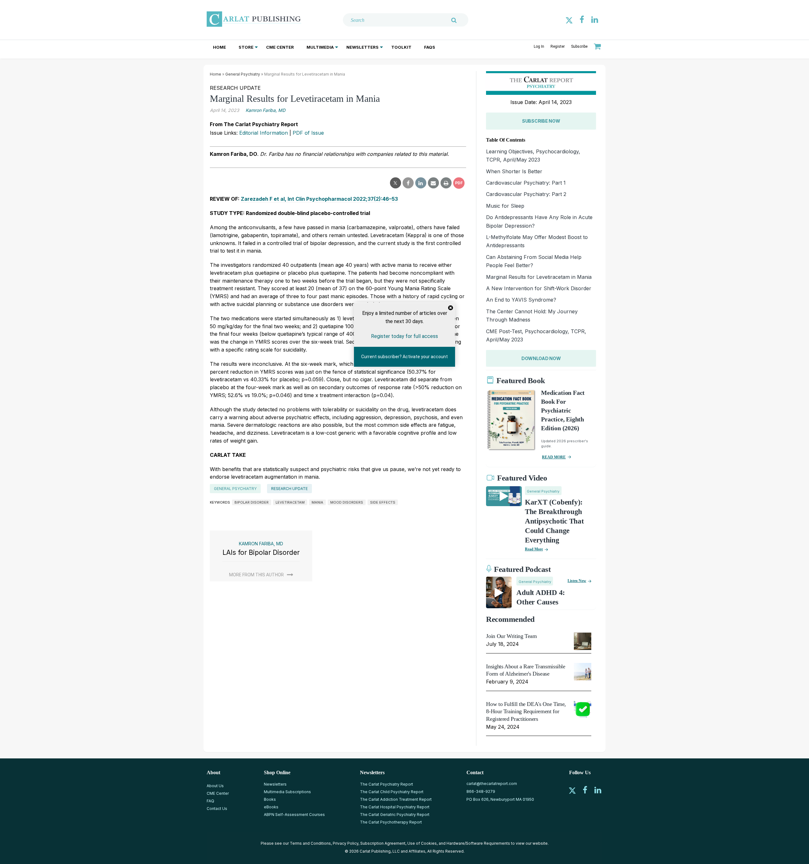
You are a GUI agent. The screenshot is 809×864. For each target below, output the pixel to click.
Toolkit (401, 47)
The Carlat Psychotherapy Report (391, 822)
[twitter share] (395, 183)
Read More (534, 549)
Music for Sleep (505, 206)
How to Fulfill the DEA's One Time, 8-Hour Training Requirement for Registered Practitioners (526, 711)
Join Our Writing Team (511, 636)
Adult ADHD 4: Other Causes (540, 597)
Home (219, 47)
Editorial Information (263, 133)
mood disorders (346, 502)
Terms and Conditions (310, 843)
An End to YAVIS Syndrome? (521, 300)
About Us (215, 785)
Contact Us (217, 808)
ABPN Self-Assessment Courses (294, 814)
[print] (446, 183)
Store (246, 47)
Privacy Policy (345, 843)
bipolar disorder (251, 502)
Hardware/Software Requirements (478, 843)
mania (317, 502)
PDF (459, 183)
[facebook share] (408, 183)
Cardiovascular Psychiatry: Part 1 (526, 183)
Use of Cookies (422, 843)
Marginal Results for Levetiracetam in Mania (539, 277)
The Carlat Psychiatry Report (386, 784)
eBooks (271, 807)
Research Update (289, 488)
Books (270, 799)
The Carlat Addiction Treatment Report (396, 799)
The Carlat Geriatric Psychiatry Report (394, 814)
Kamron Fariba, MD (265, 110)
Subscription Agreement (382, 843)
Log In (539, 46)
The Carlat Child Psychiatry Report (391, 791)
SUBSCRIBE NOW (541, 121)
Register (557, 46)
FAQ (210, 801)
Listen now (577, 581)
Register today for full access (404, 336)
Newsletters (362, 47)
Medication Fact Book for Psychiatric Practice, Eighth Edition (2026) (563, 410)
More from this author (256, 574)
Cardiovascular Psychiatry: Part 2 (526, 194)
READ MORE (554, 457)
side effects (382, 502)
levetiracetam (290, 502)
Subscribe (579, 46)
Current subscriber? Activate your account (404, 356)
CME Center (280, 47)
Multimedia (320, 47)
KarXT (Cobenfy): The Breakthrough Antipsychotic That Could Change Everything (554, 521)
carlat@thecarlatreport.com (491, 783)
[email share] (433, 183)
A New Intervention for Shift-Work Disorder (538, 288)
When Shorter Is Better (514, 171)
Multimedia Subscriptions (287, 791)
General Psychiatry (242, 74)
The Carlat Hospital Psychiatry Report (394, 807)
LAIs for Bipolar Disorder (261, 552)
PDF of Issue (308, 133)
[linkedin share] (420, 183)
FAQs (429, 47)
